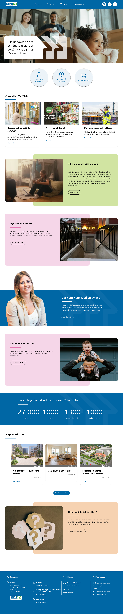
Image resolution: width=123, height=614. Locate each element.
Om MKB (66, 4)
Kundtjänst (80, 4)
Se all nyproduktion (61, 493)
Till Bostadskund (17, 362)
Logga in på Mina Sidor (39, 80)
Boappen (95, 589)
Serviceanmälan (68, 593)
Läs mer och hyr (17, 242)
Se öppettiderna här (73, 586)
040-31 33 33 (41, 602)
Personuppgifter (98, 586)
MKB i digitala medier (99, 594)
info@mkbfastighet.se (43, 585)
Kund (40, 4)
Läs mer (10, 143)
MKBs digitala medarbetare (101, 591)
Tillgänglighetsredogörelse (101, 583)
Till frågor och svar (76, 531)
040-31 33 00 (41, 595)
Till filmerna (74, 192)
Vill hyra (52, 4)
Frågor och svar (84, 80)
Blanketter (66, 590)
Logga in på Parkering (61, 80)
